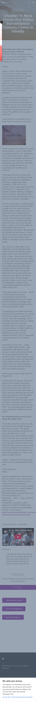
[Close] (34, 679)
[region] (18, 689)
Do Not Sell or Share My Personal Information (17, 697)
